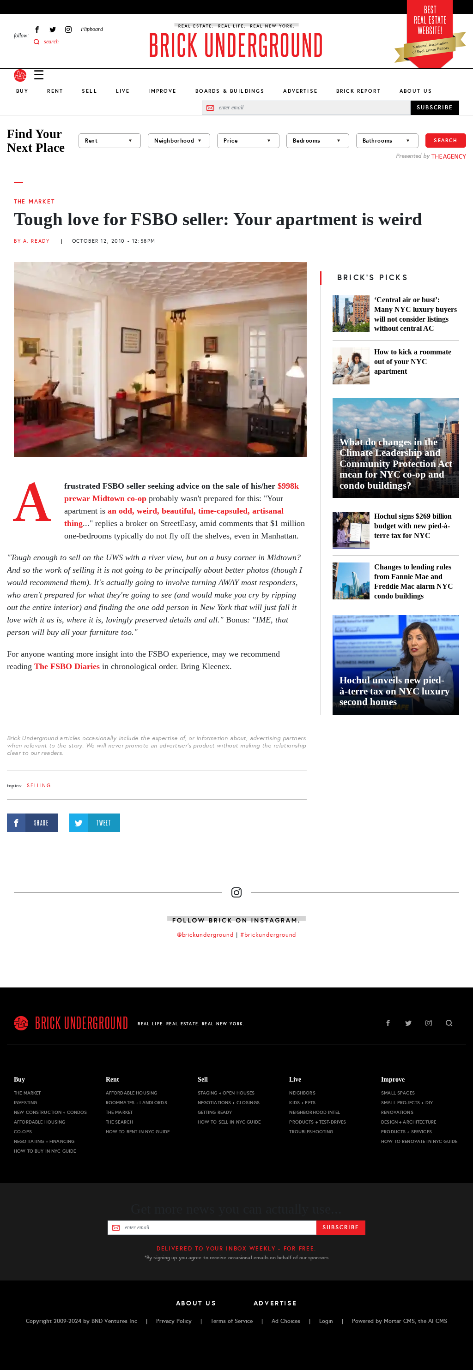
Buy (22, 91)
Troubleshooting (311, 1132)
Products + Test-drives (317, 1122)
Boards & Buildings (230, 91)
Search (446, 140)
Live (123, 91)
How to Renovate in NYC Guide (419, 1141)
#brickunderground (268, 935)
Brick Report (358, 91)
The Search (119, 1122)
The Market (34, 201)
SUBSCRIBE (435, 107)
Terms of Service (232, 1321)
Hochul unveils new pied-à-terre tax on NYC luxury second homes (395, 691)
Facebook (37, 29)
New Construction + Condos (50, 1112)
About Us (416, 91)
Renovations (397, 1112)
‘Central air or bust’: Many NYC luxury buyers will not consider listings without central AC (415, 314)
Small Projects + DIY (407, 1103)
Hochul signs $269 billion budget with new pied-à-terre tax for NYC (413, 525)
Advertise (300, 91)
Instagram (68, 29)
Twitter (52, 29)
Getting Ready (215, 1112)
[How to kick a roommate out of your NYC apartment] (351, 365)
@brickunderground (205, 935)
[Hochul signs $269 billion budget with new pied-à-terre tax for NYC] (351, 530)
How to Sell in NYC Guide (229, 1122)
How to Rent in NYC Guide (138, 1132)
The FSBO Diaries (67, 666)
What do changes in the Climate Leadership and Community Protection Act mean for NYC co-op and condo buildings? (396, 464)
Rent (55, 91)
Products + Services (406, 1132)
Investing (25, 1103)
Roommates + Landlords (136, 1103)
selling (39, 786)
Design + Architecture (408, 1122)
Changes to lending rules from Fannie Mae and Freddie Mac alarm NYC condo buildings (413, 581)
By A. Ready (31, 241)
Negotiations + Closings (229, 1103)
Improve (162, 91)
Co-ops (23, 1132)
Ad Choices (286, 1321)
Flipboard (92, 29)
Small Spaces (398, 1093)
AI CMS (437, 1321)
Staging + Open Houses (226, 1093)
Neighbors (302, 1093)
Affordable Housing (40, 1122)
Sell (89, 91)
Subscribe (340, 1227)
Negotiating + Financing (44, 1141)
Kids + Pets (302, 1103)
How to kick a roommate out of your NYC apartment (412, 361)
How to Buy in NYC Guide (45, 1151)
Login (326, 1321)
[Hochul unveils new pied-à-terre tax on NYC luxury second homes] (396, 665)
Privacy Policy (174, 1321)
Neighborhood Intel (314, 1112)
